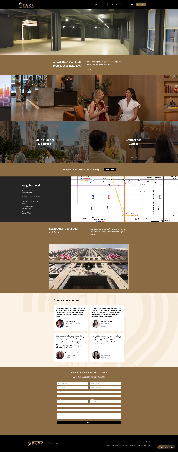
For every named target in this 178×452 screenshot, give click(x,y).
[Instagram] (149, 441)
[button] (126, 287)
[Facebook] (147, 441)
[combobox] (89, 410)
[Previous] (7, 98)
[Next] (170, 98)
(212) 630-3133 (51, 445)
